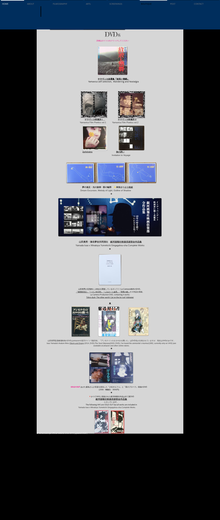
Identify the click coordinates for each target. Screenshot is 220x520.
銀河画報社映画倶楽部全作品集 (126, 241)
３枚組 (130, 187)
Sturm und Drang (77, 343)
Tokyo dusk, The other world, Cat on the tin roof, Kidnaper (110, 297)
